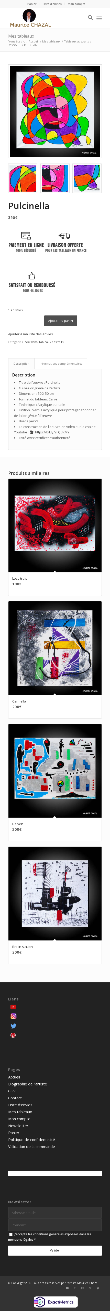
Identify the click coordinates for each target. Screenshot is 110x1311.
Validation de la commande (31, 1146)
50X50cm (31, 342)
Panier (32, 4)
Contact (15, 1097)
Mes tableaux (21, 36)
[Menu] (99, 18)
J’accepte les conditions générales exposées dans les (49, 1237)
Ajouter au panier (60, 321)
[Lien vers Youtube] (67, 1288)
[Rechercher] (88, 18)
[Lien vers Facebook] (75, 1288)
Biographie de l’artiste (27, 1083)
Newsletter (18, 1125)
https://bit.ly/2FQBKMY (52, 432)
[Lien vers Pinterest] (98, 1288)
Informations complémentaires (61, 363)
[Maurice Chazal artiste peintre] (45, 18)
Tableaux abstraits (51, 342)
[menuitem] (32, 4)
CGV (12, 1090)
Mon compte (76, 4)
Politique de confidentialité (31, 1139)
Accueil (14, 1076)
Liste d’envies (52, 4)
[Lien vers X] (90, 1288)
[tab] (21, 363)
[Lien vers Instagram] (82, 1288)
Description (21, 363)
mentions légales (20, 1239)
